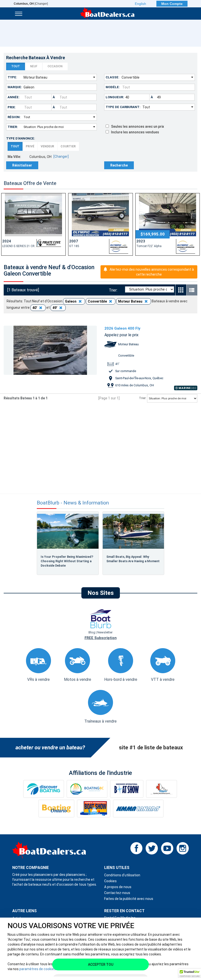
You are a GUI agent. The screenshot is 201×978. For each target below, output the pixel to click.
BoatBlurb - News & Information (73, 503)
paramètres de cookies (37, 969)
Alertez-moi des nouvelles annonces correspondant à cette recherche (152, 271)
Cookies (110, 881)
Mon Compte (172, 4)
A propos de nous (117, 887)
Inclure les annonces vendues (134, 132)
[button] (189, 973)
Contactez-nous (117, 893)
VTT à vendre (163, 679)
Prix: (12, 107)
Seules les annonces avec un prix (136, 126)
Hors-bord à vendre (120, 679)
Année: (14, 97)
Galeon (71, 301)
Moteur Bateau (130, 301)
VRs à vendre (38, 679)
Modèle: (113, 87)
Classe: (112, 77)
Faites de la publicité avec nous (128, 899)
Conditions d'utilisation (122, 875)
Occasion (55, 66)
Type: (12, 77)
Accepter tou (100, 964)
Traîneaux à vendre (100, 721)
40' (35, 308)
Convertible (98, 301)
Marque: (15, 87)
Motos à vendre (77, 679)
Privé (30, 146)
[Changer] (31, 3)
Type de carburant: (123, 107)
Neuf (33, 66)
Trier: (13, 127)
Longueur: (115, 97)
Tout (15, 66)
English (140, 4)
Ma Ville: (14, 157)
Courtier (68, 146)
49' (55, 308)
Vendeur (47, 146)
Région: (14, 117)
